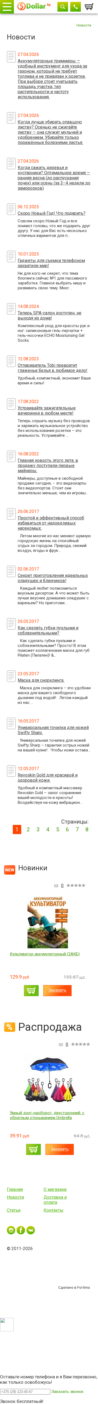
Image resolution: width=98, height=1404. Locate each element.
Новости (15, 1197)
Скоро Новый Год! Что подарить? (51, 213)
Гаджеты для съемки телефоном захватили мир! (51, 263)
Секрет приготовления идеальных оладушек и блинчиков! (53, 578)
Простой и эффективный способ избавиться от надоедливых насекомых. (51, 523)
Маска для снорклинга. (41, 680)
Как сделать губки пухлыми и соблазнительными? (48, 630)
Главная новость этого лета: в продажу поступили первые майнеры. (48, 465)
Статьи (13, 1210)
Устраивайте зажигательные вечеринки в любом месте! (47, 410)
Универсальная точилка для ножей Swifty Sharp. (53, 730)
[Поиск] (62, 7)
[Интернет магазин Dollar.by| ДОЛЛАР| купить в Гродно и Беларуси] (34, 7)
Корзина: (89, 5)
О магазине (55, 1189)
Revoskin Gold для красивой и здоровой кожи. (48, 777)
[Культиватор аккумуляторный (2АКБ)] (47, 922)
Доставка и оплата (55, 1200)
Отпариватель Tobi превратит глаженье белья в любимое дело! (52, 368)
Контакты (53, 1210)
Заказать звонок (67, 1391)
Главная (15, 1189)
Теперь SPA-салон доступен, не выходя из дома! (49, 315)
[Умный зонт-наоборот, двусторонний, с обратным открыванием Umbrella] (49, 1080)
